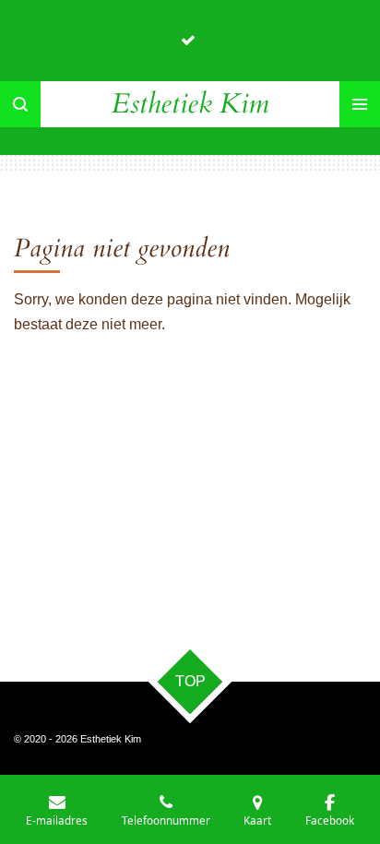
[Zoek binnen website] (20, 104)
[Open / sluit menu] (359, 104)
